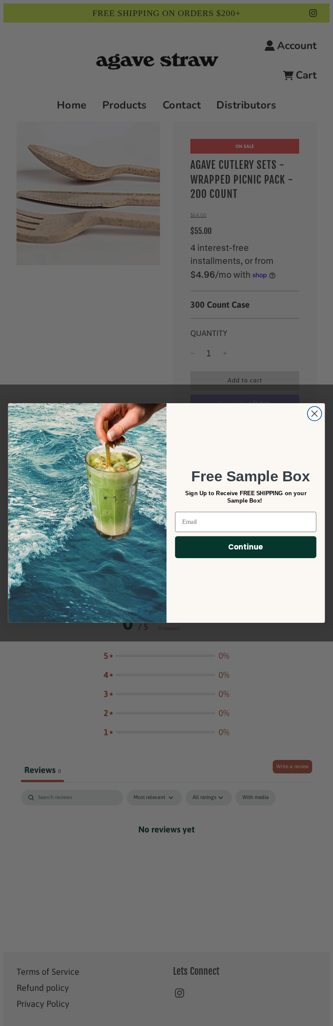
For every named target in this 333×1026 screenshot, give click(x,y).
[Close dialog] (314, 414)
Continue (245, 547)
